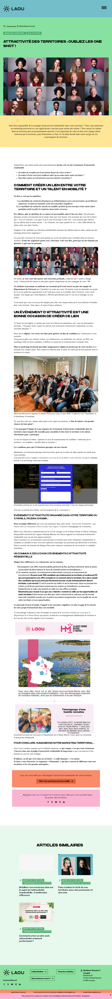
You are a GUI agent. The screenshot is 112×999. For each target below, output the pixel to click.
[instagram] (60, 802)
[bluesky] (56, 802)
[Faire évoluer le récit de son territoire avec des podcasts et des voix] (75, 855)
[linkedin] (64, 802)
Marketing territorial (14, 33)
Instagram (44, 794)
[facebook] (48, 802)
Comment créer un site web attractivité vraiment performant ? (34, 938)
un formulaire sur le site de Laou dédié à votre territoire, (59, 458)
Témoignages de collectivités (37, 883)
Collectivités (34, 33)
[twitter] (52, 802)
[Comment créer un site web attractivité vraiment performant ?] (36, 904)
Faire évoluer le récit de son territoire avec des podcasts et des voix (75, 890)
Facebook (56, 794)
